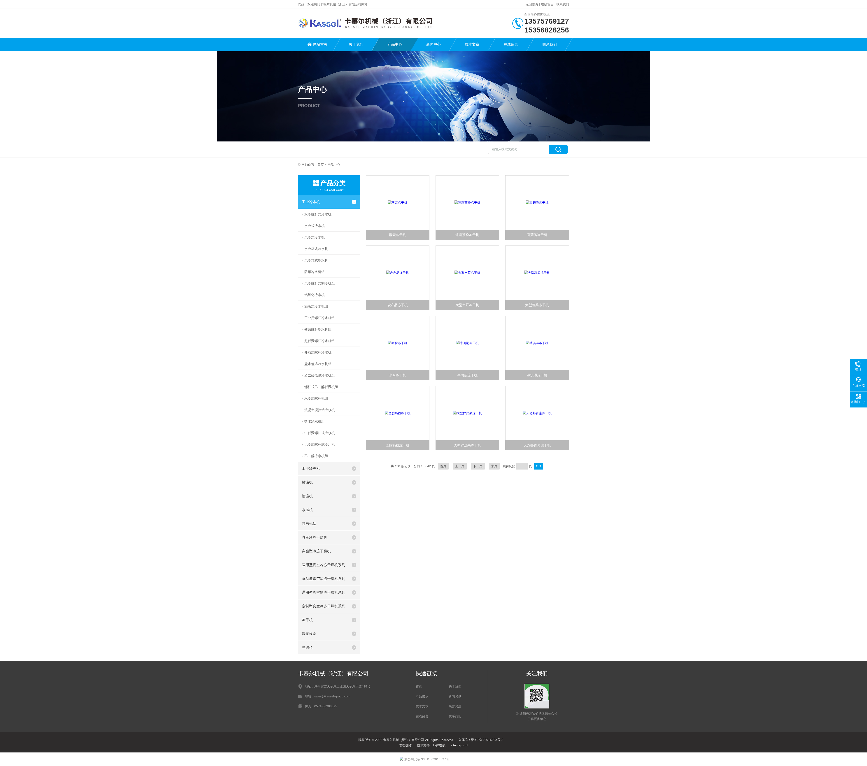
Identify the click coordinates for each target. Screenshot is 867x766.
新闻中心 (433, 44)
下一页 (477, 466)
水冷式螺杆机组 (316, 398)
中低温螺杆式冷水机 (319, 433)
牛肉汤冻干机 (467, 375)
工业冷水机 (311, 202)
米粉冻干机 (397, 375)
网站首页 (320, 44)
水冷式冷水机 (314, 226)
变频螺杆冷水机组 (317, 329)
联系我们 (562, 4)
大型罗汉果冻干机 (467, 445)
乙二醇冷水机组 (316, 456)
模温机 (307, 482)
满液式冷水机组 (316, 306)
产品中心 (395, 44)
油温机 (307, 496)
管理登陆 (405, 745)
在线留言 (547, 4)
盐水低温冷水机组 (317, 364)
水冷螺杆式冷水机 (317, 214)
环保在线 (439, 745)
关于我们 (356, 44)
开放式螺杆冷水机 (317, 352)
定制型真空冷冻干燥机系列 (323, 606)
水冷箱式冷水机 (316, 249)
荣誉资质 (455, 706)
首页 (320, 165)
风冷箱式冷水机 (316, 260)
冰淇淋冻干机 (537, 375)
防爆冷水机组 (314, 272)
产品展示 (422, 696)
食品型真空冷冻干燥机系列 (323, 579)
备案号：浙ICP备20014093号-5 (481, 740)
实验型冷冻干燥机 (316, 551)
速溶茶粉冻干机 (467, 235)
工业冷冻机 (311, 468)
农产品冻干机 (397, 305)
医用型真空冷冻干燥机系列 (323, 565)
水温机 (307, 510)
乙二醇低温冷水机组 (319, 375)
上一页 (459, 466)
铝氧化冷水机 (314, 295)
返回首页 (532, 4)
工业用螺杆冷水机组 (319, 318)
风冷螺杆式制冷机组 (319, 283)
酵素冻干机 (397, 235)
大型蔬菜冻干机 (537, 305)
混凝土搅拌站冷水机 (319, 410)
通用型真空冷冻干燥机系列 (323, 592)
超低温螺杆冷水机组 (319, 341)
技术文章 (472, 44)
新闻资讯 (455, 696)
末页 (494, 466)
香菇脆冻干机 (537, 235)
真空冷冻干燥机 (314, 537)
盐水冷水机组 (314, 421)
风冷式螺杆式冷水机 (319, 444)
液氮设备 (309, 634)
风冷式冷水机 (314, 237)
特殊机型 (309, 523)
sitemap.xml (459, 745)
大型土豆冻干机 (467, 305)
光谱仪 (307, 647)
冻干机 (307, 620)
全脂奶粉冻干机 (397, 445)
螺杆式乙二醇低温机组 (321, 387)
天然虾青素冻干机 (537, 445)
